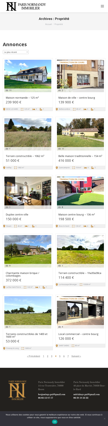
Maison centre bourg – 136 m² (76, 214)
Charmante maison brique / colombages (22, 274)
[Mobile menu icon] (102, 6)
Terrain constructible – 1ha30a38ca (79, 273)
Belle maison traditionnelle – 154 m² (80, 156)
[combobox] (16, 52)
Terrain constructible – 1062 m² (25, 156)
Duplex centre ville (17, 214)
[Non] (104, 418)
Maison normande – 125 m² (22, 97)
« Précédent (33, 356)
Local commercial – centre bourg (78, 334)
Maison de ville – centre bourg (76, 97)
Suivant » (76, 356)
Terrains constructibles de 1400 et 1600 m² (27, 335)
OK (54, 422)
